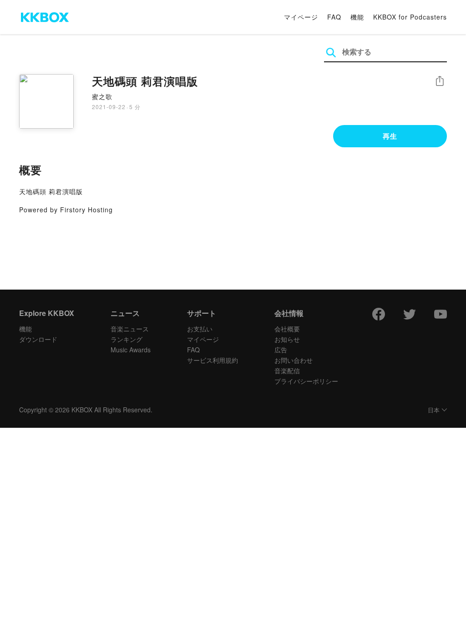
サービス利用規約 (212, 360)
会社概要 (287, 328)
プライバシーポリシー (306, 381)
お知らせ (287, 339)
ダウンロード (38, 339)
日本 (434, 410)
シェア (439, 81)
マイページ (301, 16)
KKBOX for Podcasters (410, 16)
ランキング (126, 339)
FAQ (334, 16)
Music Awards (131, 349)
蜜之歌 (102, 96)
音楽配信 (287, 370)
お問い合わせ (293, 360)
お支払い (200, 328)
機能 (357, 16)
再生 (390, 136)
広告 (280, 349)
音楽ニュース (130, 328)
